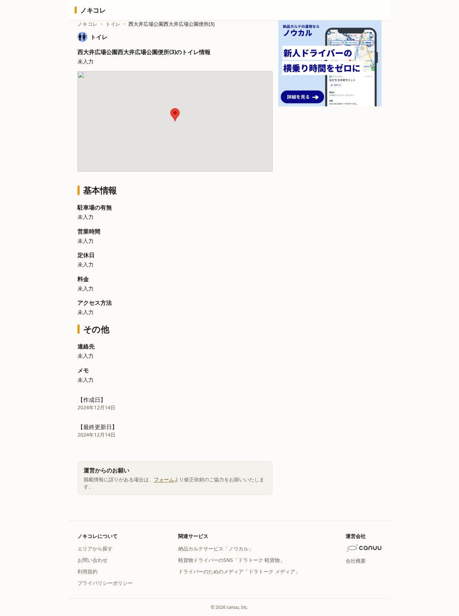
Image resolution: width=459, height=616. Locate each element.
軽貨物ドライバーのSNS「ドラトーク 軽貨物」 (231, 560)
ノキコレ (87, 23)
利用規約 (87, 571)
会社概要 (356, 560)
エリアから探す (95, 548)
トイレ (112, 23)
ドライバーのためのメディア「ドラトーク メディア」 (239, 571)
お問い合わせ (92, 560)
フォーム (164, 479)
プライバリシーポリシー (105, 582)
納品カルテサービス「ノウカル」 (216, 548)
